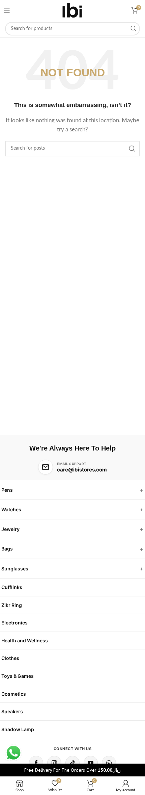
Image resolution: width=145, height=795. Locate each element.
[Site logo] (72, 10)
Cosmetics (13, 694)
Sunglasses (14, 568)
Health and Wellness (24, 640)
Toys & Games (17, 676)
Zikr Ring (11, 605)
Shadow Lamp (17, 729)
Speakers (12, 711)
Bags (7, 549)
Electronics (14, 622)
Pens (7, 490)
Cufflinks (11, 587)
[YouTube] (91, 763)
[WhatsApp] (109, 763)
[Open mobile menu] (6, 10)
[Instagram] (54, 763)
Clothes (10, 658)
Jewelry (10, 529)
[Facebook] (36, 763)
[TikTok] (72, 763)
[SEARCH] (133, 28)
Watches (11, 509)
